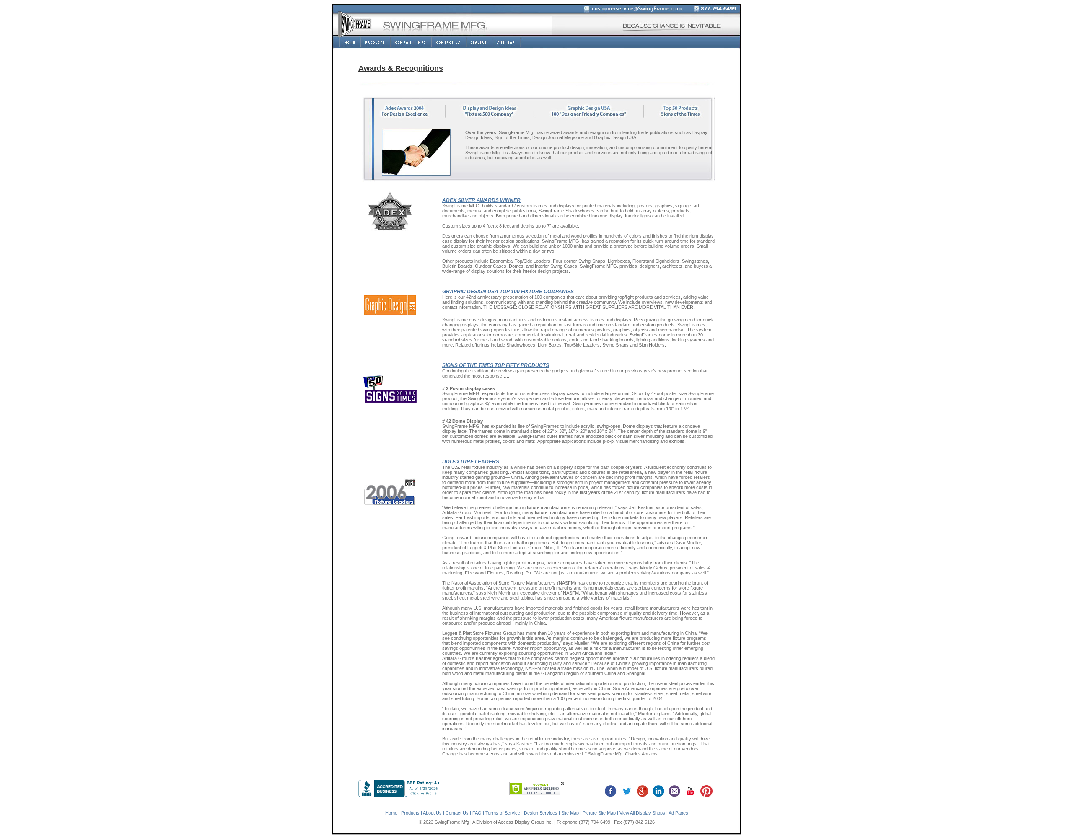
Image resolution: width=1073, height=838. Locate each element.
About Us (432, 812)
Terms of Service (502, 812)
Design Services (540, 812)
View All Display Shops (642, 812)
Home (391, 812)
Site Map (570, 812)
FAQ (477, 812)
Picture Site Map (599, 812)
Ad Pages (678, 812)
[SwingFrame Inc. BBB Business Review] (400, 795)
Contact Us (457, 812)
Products (410, 812)
